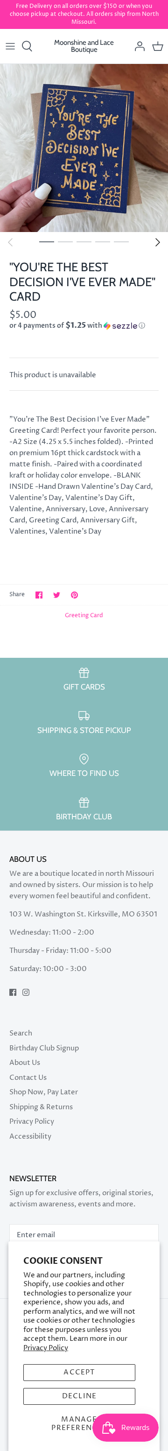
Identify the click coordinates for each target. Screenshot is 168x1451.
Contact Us (28, 1078)
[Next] (157, 242)
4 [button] (102, 241)
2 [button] (65, 241)
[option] (84, 148)
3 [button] (84, 241)
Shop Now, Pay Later (43, 1092)
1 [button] (46, 241)
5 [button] (121, 241)
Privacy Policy (45, 1348)
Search (20, 1033)
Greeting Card (84, 616)
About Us (24, 1063)
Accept (79, 1372)
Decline (79, 1396)
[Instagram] (25, 992)
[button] (84, 325)
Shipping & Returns (41, 1107)
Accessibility (30, 1136)
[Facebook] (12, 992)
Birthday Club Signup (44, 1048)
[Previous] (10, 242)
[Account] (137, 46)
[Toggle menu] (10, 46)
